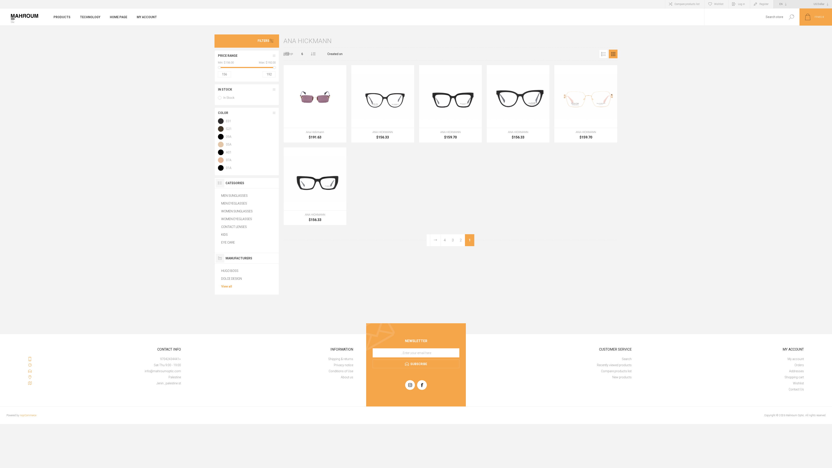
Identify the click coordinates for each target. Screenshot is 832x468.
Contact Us (796, 389)
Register (764, 4)
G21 (229, 129)
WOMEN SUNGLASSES (237, 211)
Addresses (796, 371)
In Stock (228, 97)
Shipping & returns (340, 359)
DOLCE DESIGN (231, 278)
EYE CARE (228, 242)
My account (796, 359)
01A (228, 168)
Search (791, 17)
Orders (799, 365)
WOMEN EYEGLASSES (236, 219)
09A (228, 136)
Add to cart (319, 131)
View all (226, 286)
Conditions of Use (341, 371)
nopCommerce (28, 415)
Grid (613, 54)
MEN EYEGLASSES (234, 203)
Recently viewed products (614, 365)
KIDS (224, 234)
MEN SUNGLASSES (234, 195)
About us (347, 377)
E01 (228, 121)
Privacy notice (343, 365)
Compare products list (687, 4)
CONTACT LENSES (234, 227)
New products (622, 377)
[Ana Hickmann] (315, 104)
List (603, 54)
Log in (741, 4)
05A (228, 144)
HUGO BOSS (229, 271)
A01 (228, 152)
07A (228, 160)
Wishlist (798, 383)
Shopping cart (794, 377)
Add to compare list (289, 131)
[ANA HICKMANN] (382, 104)
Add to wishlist (298, 131)
